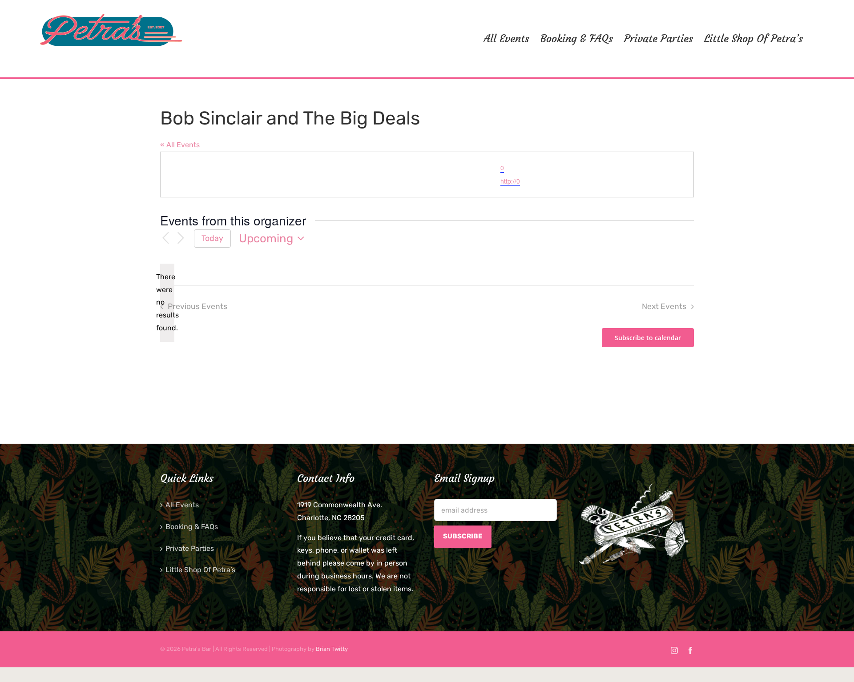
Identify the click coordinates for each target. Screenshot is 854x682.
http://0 (510, 181)
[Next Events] (180, 238)
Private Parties (189, 548)
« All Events (180, 144)
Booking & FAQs (191, 526)
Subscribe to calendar (648, 337)
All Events (182, 505)
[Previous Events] (165, 238)
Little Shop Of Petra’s (200, 570)
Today (212, 238)
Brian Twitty (332, 649)
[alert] (167, 303)
